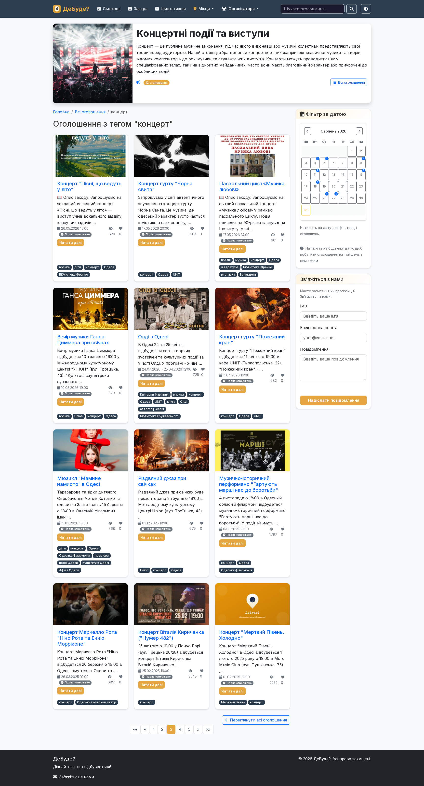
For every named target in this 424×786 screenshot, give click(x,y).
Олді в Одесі (153, 337)
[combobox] (312, 8)
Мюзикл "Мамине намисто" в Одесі (79, 481)
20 (333, 186)
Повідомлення (314, 349)
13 (333, 174)
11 (316, 172)
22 (352, 186)
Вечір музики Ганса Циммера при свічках (83, 340)
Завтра (140, 8)
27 (334, 196)
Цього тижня (173, 8)
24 (306, 198)
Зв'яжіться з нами (76, 776)
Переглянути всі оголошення (258, 720)
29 (352, 198)
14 (342, 174)
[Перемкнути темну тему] (366, 8)
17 (305, 186)
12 (324, 174)
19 (324, 186)
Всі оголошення (351, 82)
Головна (61, 111)
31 (305, 210)
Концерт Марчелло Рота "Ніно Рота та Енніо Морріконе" (87, 638)
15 (351, 174)
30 (361, 198)
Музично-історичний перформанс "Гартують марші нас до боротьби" (248, 484)
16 (361, 172)
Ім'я (303, 306)
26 (325, 196)
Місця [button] (204, 8)
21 (342, 186)
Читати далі (70, 242)
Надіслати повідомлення (333, 400)
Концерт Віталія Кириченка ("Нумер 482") (171, 635)
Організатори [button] (241, 8)
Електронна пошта (318, 327)
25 (315, 198)
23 (361, 186)
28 (342, 198)
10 (305, 174)
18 (316, 184)
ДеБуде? (76, 8)
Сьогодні (111, 8)
